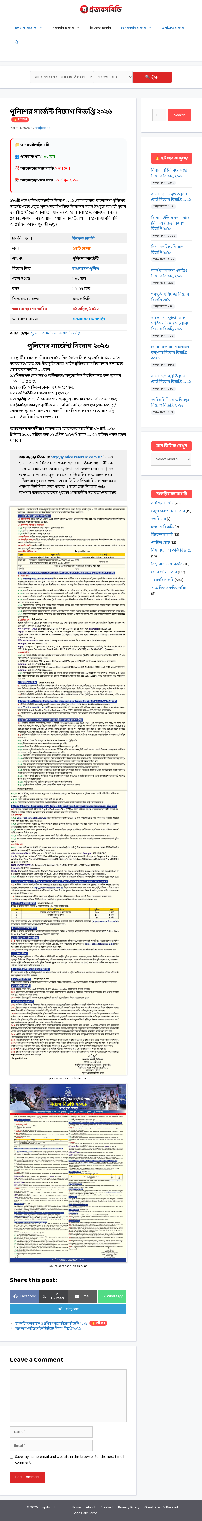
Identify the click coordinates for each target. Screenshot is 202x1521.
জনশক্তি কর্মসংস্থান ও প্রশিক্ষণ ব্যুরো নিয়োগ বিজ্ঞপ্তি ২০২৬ (60, 1323)
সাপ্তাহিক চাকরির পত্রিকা (170, 588)
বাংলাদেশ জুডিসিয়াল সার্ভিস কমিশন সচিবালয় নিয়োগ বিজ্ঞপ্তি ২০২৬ (170, 324)
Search (179, 115)
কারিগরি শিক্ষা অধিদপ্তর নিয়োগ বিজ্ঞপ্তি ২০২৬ (170, 402)
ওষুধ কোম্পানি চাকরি (168, 511)
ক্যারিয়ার (158, 519)
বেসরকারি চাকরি (133, 28)
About (91, 1508)
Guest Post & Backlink (161, 1508)
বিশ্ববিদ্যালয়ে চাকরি (167, 564)
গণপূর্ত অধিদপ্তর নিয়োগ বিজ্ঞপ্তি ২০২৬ (170, 297)
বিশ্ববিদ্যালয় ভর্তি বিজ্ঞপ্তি (171, 550)
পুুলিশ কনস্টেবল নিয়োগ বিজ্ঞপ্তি (55, 333)
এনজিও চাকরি (173, 28)
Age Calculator (85, 1513)
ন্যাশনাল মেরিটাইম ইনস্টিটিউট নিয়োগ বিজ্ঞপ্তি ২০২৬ (48, 1329)
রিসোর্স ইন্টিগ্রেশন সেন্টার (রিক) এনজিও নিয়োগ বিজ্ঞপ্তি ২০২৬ (170, 223)
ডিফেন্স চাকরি (100, 28)
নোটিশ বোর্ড (160, 542)
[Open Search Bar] (16, 42)
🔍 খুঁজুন (152, 77)
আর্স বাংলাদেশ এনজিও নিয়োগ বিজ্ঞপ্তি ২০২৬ (169, 273)
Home (76, 1508)
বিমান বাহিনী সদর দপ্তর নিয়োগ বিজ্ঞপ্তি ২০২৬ (169, 173)
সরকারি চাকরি (63, 28)
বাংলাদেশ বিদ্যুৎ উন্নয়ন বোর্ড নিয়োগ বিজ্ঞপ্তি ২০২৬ (171, 197)
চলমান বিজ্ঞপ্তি (25, 28)
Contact (107, 1508)
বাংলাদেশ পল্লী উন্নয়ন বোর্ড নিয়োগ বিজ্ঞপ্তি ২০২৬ (171, 379)
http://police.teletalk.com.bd (76, 457)
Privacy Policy (128, 1508)
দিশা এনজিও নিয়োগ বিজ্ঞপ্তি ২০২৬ (167, 250)
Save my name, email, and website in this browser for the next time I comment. (69, 1460)
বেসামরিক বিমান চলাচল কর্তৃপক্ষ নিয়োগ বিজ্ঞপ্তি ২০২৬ (170, 353)
